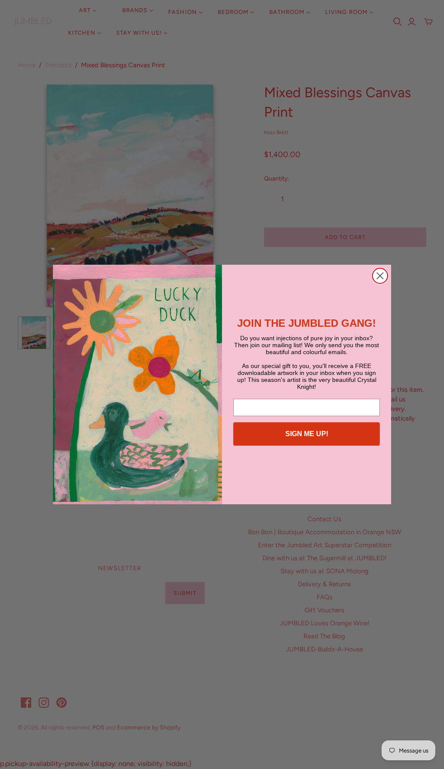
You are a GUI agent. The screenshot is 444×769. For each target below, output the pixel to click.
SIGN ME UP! (306, 433)
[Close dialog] (380, 275)
